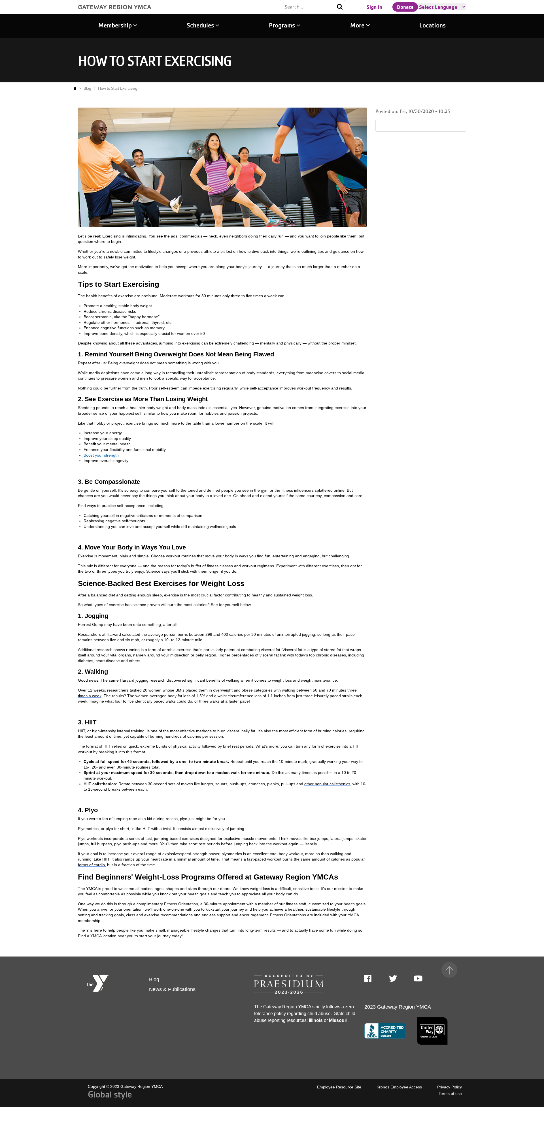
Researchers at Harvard (99, 634)
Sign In (374, 7)
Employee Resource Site (339, 1087)
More (358, 25)
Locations (432, 25)
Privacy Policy (449, 1087)
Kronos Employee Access (399, 1087)
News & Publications (172, 989)
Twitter (393, 979)
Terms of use (450, 1093)
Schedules (201, 25)
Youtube (418, 979)
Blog (87, 88)
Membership (115, 25)
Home (76, 88)
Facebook (371, 979)
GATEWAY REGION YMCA (114, 7)
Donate (405, 7)
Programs (282, 25)
